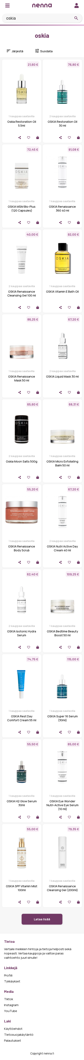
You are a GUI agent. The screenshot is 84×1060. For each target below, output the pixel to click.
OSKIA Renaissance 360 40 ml (62, 208)
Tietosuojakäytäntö (18, 1034)
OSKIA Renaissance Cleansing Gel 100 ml (21, 293)
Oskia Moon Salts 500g (21, 461)
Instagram (11, 1005)
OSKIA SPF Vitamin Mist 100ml (21, 888)
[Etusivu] (42, 5)
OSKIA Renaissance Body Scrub (21, 548)
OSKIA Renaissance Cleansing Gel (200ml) (62, 888)
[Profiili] (76, 5)
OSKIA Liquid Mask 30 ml (62, 376)
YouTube (10, 1011)
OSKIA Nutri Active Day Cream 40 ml (62, 548)
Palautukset (12, 1040)
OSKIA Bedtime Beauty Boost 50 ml (62, 633)
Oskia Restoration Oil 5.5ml (21, 123)
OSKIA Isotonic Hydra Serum (21, 633)
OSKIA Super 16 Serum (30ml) (62, 718)
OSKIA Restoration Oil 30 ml (62, 123)
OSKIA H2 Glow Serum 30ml (22, 803)
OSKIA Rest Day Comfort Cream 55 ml (21, 718)
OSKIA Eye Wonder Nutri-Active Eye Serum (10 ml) (62, 805)
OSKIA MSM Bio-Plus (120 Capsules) (21, 208)
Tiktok (8, 999)
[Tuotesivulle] (37, 137)
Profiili (8, 975)
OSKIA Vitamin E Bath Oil (62, 291)
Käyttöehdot (13, 1029)
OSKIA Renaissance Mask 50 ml (21, 378)
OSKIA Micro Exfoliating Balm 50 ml (62, 463)
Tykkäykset (12, 981)
